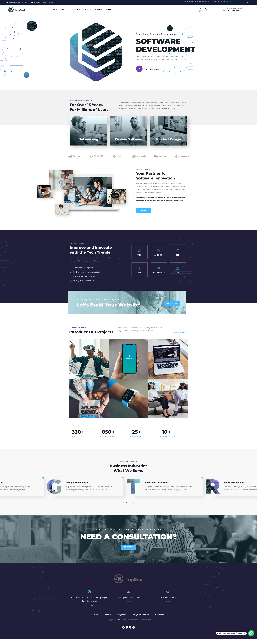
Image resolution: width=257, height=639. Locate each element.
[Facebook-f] (240, 2)
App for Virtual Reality (87, 371)
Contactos (110, 9)
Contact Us (128, 547)
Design (76, 375)
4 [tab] (133, 502)
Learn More (143, 211)
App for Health (161, 410)
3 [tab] (130, 502)
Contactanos (228, 1)
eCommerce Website (86, 410)
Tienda (86, 9)
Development (118, 375)
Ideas (82, 375)
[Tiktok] (236, 2)
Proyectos (98, 9)
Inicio (55, 9)
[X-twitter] (243, 2)
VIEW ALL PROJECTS (180, 333)
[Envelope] (247, 2)
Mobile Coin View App (127, 371)
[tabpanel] (168, 488)
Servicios (77, 9)
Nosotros (64, 9)
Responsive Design (125, 410)
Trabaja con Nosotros (140, 615)
